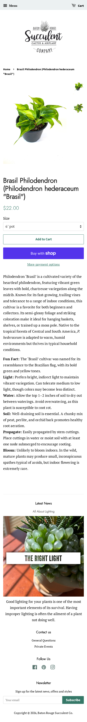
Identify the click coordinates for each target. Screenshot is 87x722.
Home (6, 69)
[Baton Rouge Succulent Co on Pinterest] (43, 668)
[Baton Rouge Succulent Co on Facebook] (34, 668)
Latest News (43, 503)
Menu (12, 6)
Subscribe (73, 700)
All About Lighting (43, 511)
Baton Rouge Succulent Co (55, 713)
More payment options (43, 264)
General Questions (44, 640)
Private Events (43, 646)
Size (6, 218)
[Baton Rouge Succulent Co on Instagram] (52, 668)
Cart (80, 6)
